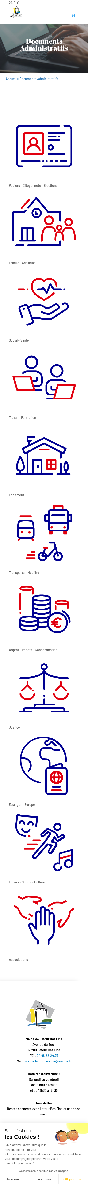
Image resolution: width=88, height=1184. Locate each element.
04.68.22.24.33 (47, 1056)
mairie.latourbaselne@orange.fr (48, 1061)
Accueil (11, 79)
